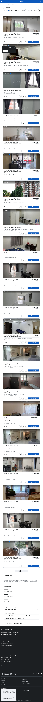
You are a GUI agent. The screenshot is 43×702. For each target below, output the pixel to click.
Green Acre (36, 580)
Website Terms (25, 681)
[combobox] (20, 7)
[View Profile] (5, 17)
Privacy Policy (24, 679)
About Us (3, 678)
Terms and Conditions (26, 683)
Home (4, 4)
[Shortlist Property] (38, 18)
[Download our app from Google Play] (14, 674)
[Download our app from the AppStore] (5, 674)
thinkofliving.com (25, 690)
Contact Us (3, 684)
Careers (2, 682)
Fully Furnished (6, 603)
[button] (14, 47)
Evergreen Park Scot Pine (30, 580)
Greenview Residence (9, 581)
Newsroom (3, 680)
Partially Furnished (13, 603)
